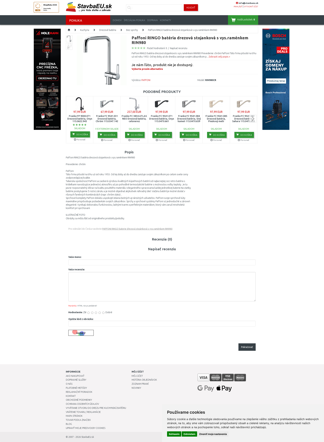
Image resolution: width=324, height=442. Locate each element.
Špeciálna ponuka (134, 20)
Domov (117, 20)
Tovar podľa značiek (78, 420)
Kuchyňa (84, 30)
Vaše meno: (75, 257)
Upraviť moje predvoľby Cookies (85, 428)
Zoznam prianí (140, 383)
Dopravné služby (76, 379)
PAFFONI (145, 80)
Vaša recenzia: (76, 269)
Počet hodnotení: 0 (157, 48)
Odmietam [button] (189, 434)
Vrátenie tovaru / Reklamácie (83, 412)
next (252, 118)
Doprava (152, 20)
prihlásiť (238, 7)
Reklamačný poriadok (79, 392)
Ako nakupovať (75, 376)
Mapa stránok (74, 416)
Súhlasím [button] (174, 434)
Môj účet (137, 376)
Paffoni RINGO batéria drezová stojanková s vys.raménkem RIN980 (182, 30)
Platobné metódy (76, 388)
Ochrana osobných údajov (82, 404)
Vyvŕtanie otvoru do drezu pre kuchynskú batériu (96, 408)
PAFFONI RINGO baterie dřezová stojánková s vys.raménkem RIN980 (137, 228)
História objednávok (144, 379)
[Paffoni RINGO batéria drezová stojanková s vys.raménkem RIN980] (102, 60)
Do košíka (82, 134)
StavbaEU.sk (87, 437)
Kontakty (165, 20)
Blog (69, 424)
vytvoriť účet (251, 7)
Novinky (136, 388)
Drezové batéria (107, 30)
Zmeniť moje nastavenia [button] (213, 434)
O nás (69, 383)
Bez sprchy (132, 30)
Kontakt (71, 396)
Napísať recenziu (178, 48)
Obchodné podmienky (79, 399)
